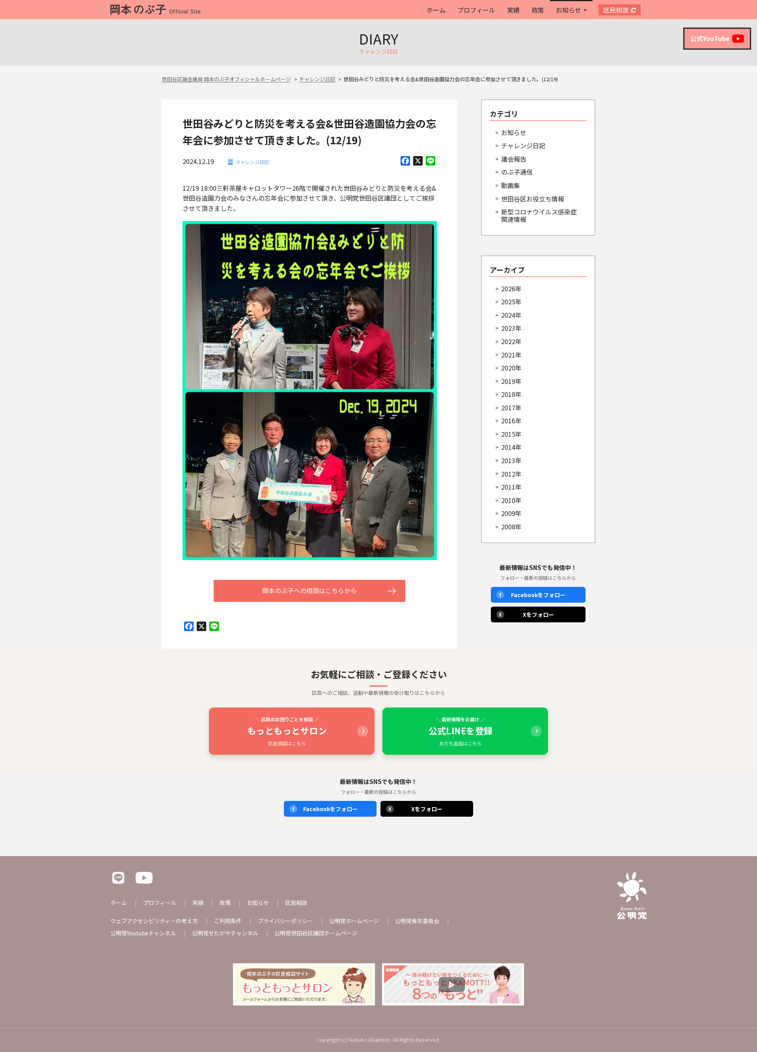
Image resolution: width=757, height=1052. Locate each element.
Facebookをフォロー (532, 595)
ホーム (436, 10)
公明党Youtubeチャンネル (143, 933)
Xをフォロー (526, 614)
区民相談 (615, 10)
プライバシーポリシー (285, 921)
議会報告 (513, 159)
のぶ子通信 (517, 172)
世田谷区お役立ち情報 (532, 198)
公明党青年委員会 (417, 921)
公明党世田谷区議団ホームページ (315, 933)
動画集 (510, 185)
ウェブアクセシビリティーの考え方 (154, 921)
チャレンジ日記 (252, 161)
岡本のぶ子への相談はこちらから (309, 590)
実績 (513, 10)
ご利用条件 (228, 921)
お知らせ (568, 10)
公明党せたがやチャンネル (225, 933)
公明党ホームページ (354, 921)
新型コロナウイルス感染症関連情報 (539, 215)
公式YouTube (710, 38)
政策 (537, 10)
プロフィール (476, 10)
